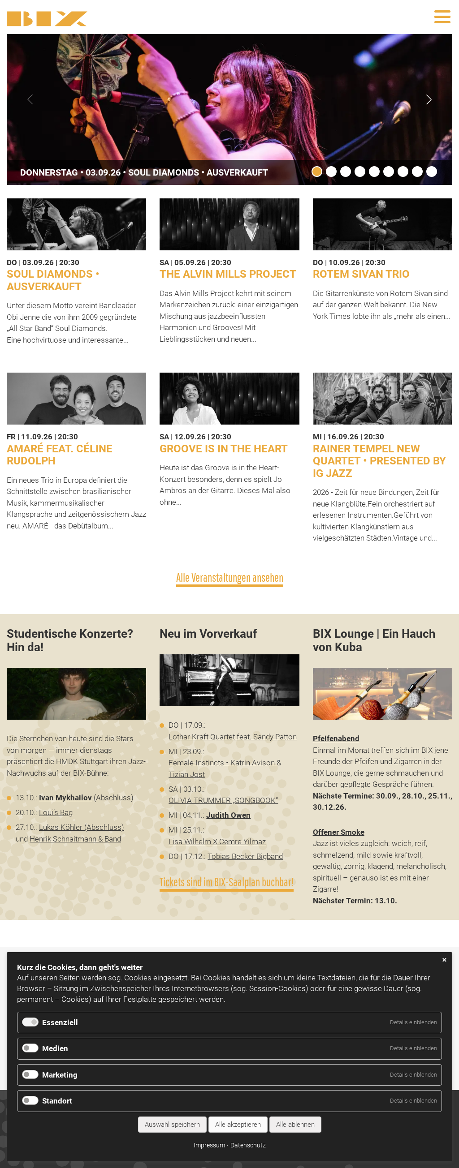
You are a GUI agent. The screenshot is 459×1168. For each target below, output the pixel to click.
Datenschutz (248, 1145)
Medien (55, 1048)
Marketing (60, 1074)
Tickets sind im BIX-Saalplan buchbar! (227, 882)
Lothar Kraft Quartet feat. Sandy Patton (233, 736)
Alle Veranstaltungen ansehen (229, 577)
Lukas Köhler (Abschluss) (81, 827)
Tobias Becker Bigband (245, 856)
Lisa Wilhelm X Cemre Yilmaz (217, 841)
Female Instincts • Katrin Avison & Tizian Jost (225, 768)
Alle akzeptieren (238, 1125)
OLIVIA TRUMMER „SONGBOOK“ (223, 800)
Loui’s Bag (56, 812)
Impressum (209, 1145)
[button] (429, 99)
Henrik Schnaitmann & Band (75, 838)
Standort (57, 1100)
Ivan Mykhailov (65, 797)
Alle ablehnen (295, 1125)
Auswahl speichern (172, 1125)
